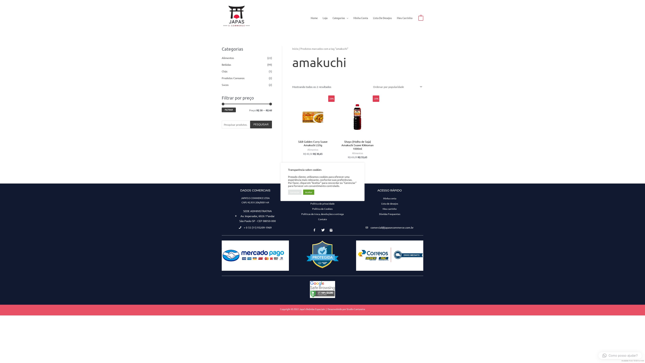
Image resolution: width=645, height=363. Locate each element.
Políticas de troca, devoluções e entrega (322, 213)
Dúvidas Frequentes (389, 213)
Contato (322, 219)
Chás (224, 71)
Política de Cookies (322, 208)
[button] (346, 17)
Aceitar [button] (308, 192)
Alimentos (228, 57)
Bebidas (226, 64)
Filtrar (229, 109)
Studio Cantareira (356, 309)
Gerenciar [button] (294, 192)
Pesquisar (261, 124)
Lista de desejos (389, 203)
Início (295, 48)
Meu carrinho (390, 208)
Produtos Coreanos (233, 78)
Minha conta (389, 198)
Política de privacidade (322, 203)
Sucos (225, 84)
